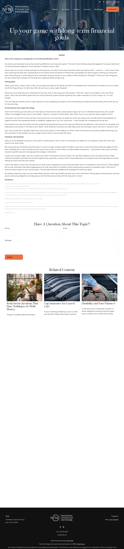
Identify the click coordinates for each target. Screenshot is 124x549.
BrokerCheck (81, 544)
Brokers (117, 2)
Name (7, 228)
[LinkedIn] (99, 2)
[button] (55, 9)
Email (65, 228)
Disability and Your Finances (98, 303)
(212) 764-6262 (113, 519)
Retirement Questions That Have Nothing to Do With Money (22, 306)
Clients (110, 2)
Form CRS (70, 541)
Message (8, 240)
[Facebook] (103, 2)
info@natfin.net (62, 535)
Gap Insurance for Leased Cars (59, 305)
